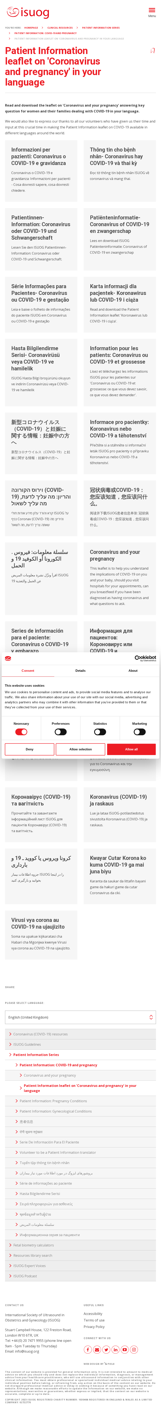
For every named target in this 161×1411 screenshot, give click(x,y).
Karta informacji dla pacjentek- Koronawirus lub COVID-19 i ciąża (118, 293)
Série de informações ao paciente (46, 1183)
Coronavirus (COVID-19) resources (40, 1034)
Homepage (31, 27)
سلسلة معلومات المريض (37, 1224)
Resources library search (32, 1255)
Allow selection (80, 749)
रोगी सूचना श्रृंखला (31, 1132)
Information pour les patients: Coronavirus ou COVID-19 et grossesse (119, 355)
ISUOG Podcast (25, 1276)
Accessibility (93, 1313)
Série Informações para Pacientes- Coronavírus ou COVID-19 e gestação (40, 293)
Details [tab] (80, 670)
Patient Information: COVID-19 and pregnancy (45, 33)
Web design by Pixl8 (99, 1363)
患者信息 (26, 1121)
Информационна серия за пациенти (50, 1235)
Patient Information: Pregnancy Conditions (53, 1101)
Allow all (131, 749)
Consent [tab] (28, 670)
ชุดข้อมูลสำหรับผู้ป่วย (35, 1214)
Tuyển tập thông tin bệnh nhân (44, 1162)
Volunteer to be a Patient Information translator (58, 1152)
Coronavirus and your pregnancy (50, 1075)
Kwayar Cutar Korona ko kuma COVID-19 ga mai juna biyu (118, 865)
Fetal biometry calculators (33, 1245)
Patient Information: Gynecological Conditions (56, 1111)
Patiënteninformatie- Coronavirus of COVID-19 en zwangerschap (119, 224)
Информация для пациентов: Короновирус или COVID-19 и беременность (111, 644)
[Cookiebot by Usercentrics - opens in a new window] (137, 658)
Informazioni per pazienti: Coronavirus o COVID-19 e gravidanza (38, 156)
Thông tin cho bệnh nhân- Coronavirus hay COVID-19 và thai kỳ (116, 156)
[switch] (61, 733)
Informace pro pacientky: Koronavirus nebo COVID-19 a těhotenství (119, 429)
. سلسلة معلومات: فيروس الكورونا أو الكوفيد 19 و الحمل (39, 559)
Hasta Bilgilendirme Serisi (40, 1193)
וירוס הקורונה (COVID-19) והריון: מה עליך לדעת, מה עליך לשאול (41, 497)
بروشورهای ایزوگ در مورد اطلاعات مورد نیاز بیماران (56, 1173)
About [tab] (133, 670)
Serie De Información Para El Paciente (49, 1142)
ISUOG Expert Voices (29, 1265)
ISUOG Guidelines (27, 1044)
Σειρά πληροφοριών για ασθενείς (46, 1204)
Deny (29, 749)
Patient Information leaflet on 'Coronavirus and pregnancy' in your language (80, 1088)
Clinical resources (60, 27)
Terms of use (94, 1320)
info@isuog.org (27, 1351)
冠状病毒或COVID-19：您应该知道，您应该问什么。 (119, 497)
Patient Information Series (101, 27)
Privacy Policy (94, 1326)
